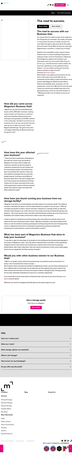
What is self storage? (9, 355)
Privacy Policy (20, 441)
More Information (7, 415)
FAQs (3, 418)
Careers (3, 431)
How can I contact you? (10, 338)
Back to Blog (43, 26)
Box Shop (4, 412)
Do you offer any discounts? (11, 366)
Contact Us (52, 392)
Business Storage (6, 403)
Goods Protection (6, 434)
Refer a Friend (5, 421)
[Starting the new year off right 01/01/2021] (1, 448)
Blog (52, 13)
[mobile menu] (67, 5)
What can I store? (7, 344)
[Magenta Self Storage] (5, 5)
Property (4, 428)
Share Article (56, 26)
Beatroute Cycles (49, 73)
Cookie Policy (30, 441)
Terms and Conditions (7, 441)
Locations (4, 392)
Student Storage (6, 406)
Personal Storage (6, 400)
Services (4, 396)
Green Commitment (7, 424)
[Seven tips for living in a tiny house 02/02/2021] (70, 448)
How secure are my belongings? (13, 361)
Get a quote (60, 5)
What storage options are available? (15, 350)
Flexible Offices (6, 409)
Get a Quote (36, 307)
